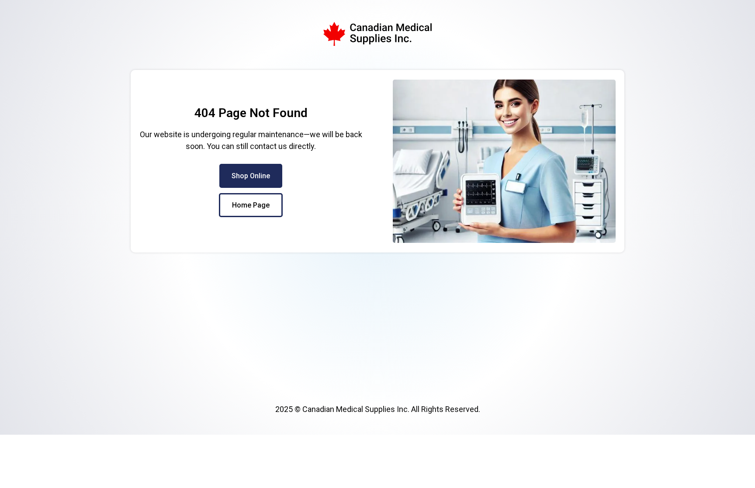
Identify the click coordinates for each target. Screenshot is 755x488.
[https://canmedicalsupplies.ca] (377, 34)
